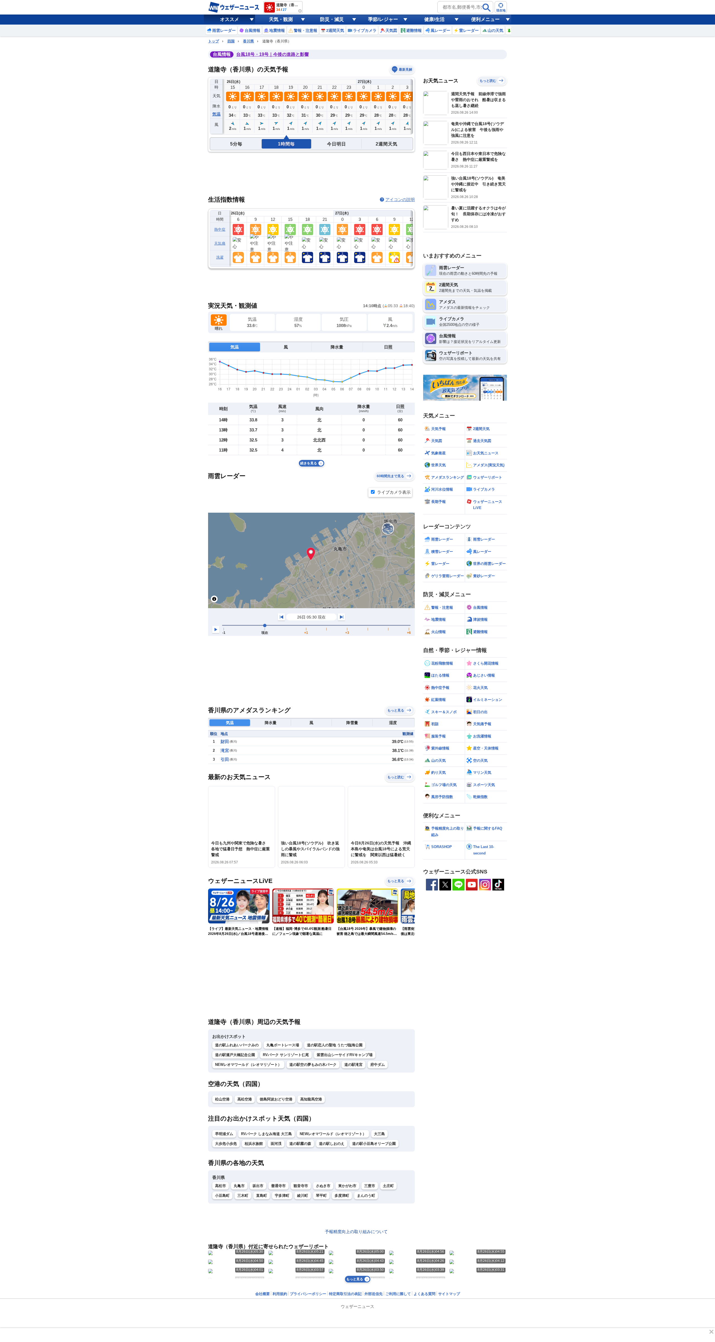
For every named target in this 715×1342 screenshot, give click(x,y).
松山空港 (222, 1099)
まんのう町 (366, 1195)
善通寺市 (278, 1186)
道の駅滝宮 (353, 1064)
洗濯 (220, 257)
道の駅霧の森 (300, 1144)
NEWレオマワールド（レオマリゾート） (248, 1064)
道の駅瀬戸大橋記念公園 (235, 1055)
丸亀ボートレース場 (282, 1045)
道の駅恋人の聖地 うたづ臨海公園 (335, 1045)
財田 (225, 741)
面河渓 (276, 1144)
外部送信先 (373, 1294)
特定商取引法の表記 (345, 1294)
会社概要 (262, 1294)
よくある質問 (424, 1294)
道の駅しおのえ (331, 1144)
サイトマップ (449, 1294)
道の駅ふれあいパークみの (237, 1045)
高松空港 (244, 1099)
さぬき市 (323, 1186)
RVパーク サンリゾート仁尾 (286, 1055)
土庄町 (388, 1186)
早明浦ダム (224, 1134)
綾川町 (302, 1195)
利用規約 (280, 1294)
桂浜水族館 (254, 1144)
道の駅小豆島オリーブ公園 (374, 1144)
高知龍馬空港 (311, 1099)
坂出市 (257, 1186)
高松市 (220, 1186)
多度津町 (342, 1195)
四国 (231, 41)
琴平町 (321, 1195)
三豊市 (369, 1186)
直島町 (261, 1195)
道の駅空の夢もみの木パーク (313, 1064)
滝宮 (225, 750)
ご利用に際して (398, 1294)
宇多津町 (282, 1195)
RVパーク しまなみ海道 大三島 (266, 1134)
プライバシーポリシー (308, 1294)
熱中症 (219, 229)
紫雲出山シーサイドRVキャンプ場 (345, 1055)
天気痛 (219, 243)
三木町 (242, 1195)
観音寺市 (301, 1186)
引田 (225, 759)
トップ (213, 41)
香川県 (248, 41)
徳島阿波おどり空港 (276, 1099)
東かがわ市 (347, 1186)
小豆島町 (222, 1195)
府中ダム (377, 1064)
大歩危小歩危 (226, 1144)
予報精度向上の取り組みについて (356, 1231)
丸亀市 (239, 1186)
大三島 (379, 1134)
